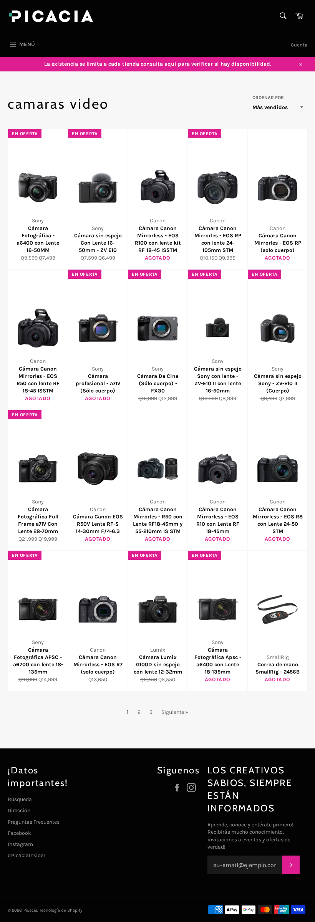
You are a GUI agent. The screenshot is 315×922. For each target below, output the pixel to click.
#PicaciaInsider (26, 855)
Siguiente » (174, 712)
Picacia (30, 910)
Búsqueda (20, 799)
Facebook (19, 833)
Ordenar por (268, 97)
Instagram (20, 844)
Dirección (19, 810)
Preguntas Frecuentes (34, 822)
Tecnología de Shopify (60, 910)
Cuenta (299, 45)
